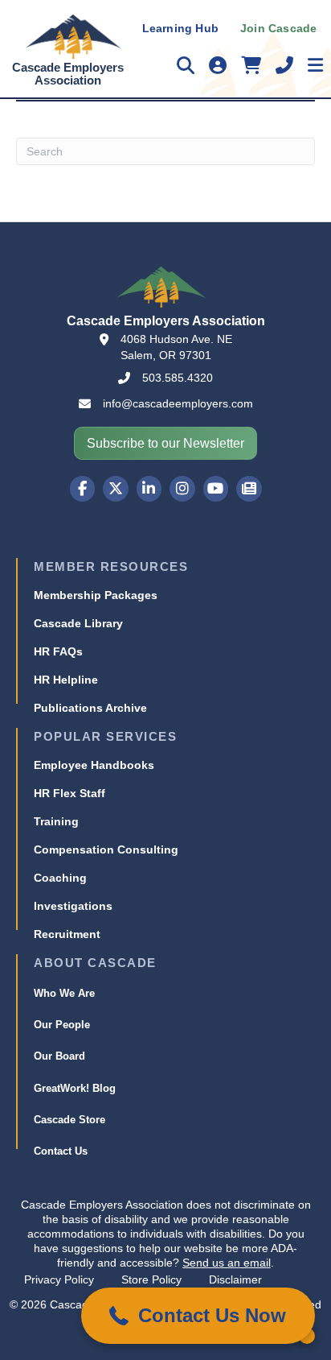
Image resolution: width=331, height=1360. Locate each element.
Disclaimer (235, 1279)
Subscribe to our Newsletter (165, 443)
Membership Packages (95, 595)
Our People (62, 1025)
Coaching (60, 877)
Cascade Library (78, 623)
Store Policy (151, 1279)
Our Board (59, 1056)
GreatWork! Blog (75, 1088)
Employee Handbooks (94, 765)
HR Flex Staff (69, 793)
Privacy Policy (59, 1279)
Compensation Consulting (106, 849)
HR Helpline (66, 679)
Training (56, 821)
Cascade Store (69, 1120)
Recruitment (67, 934)
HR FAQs (58, 651)
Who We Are (64, 993)
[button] (198, 1316)
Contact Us (61, 1151)
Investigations (73, 905)
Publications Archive (90, 707)
